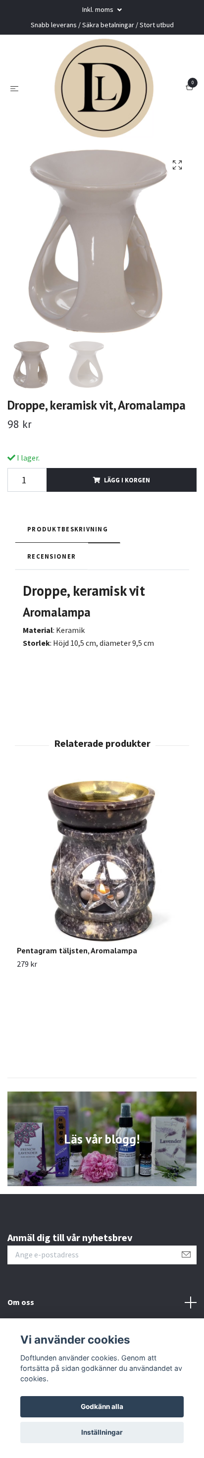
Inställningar (102, 1432)
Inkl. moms (98, 9)
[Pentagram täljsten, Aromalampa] (102, 860)
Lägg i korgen (127, 480)
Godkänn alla (102, 1406)
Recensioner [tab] (51, 556)
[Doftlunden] (103, 88)
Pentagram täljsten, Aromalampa (77, 950)
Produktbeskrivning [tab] (67, 529)
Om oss (20, 1302)
